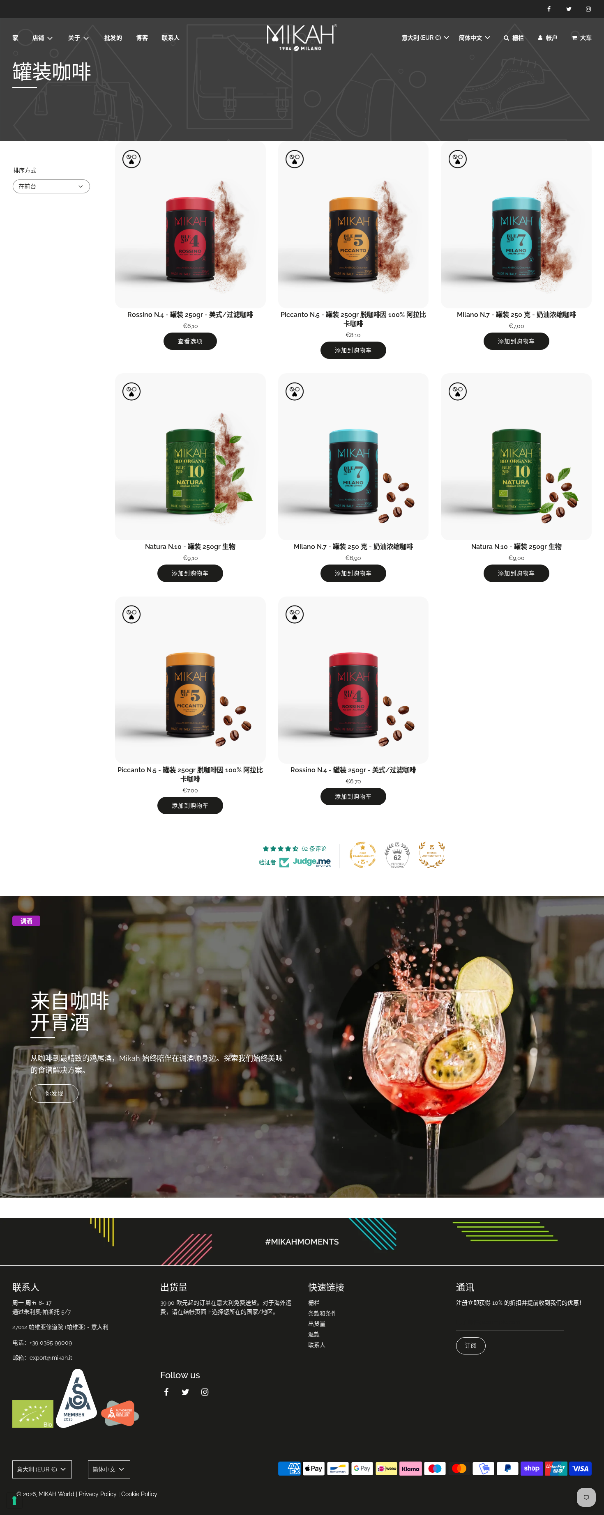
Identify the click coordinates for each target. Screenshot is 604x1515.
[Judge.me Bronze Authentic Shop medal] (432, 855)
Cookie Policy (139, 1494)
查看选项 (190, 341)
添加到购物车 (353, 350)
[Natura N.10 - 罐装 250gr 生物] (190, 456)
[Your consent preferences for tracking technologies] (14, 1500)
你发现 (54, 1093)
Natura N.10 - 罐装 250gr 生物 (190, 547)
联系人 (171, 37)
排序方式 (24, 170)
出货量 (316, 1323)
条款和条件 (322, 1313)
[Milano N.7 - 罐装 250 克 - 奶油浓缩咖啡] (516, 224)
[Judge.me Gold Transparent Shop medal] (363, 855)
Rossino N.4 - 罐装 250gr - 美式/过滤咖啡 (190, 315)
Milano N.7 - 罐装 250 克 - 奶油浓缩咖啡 (516, 315)
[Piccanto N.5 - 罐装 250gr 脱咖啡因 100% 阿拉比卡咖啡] (353, 224)
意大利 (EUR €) (422, 37)
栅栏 (314, 1302)
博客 (142, 37)
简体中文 (471, 37)
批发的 (113, 37)
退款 (314, 1334)
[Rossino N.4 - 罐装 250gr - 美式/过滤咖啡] (190, 224)
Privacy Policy (98, 1494)
